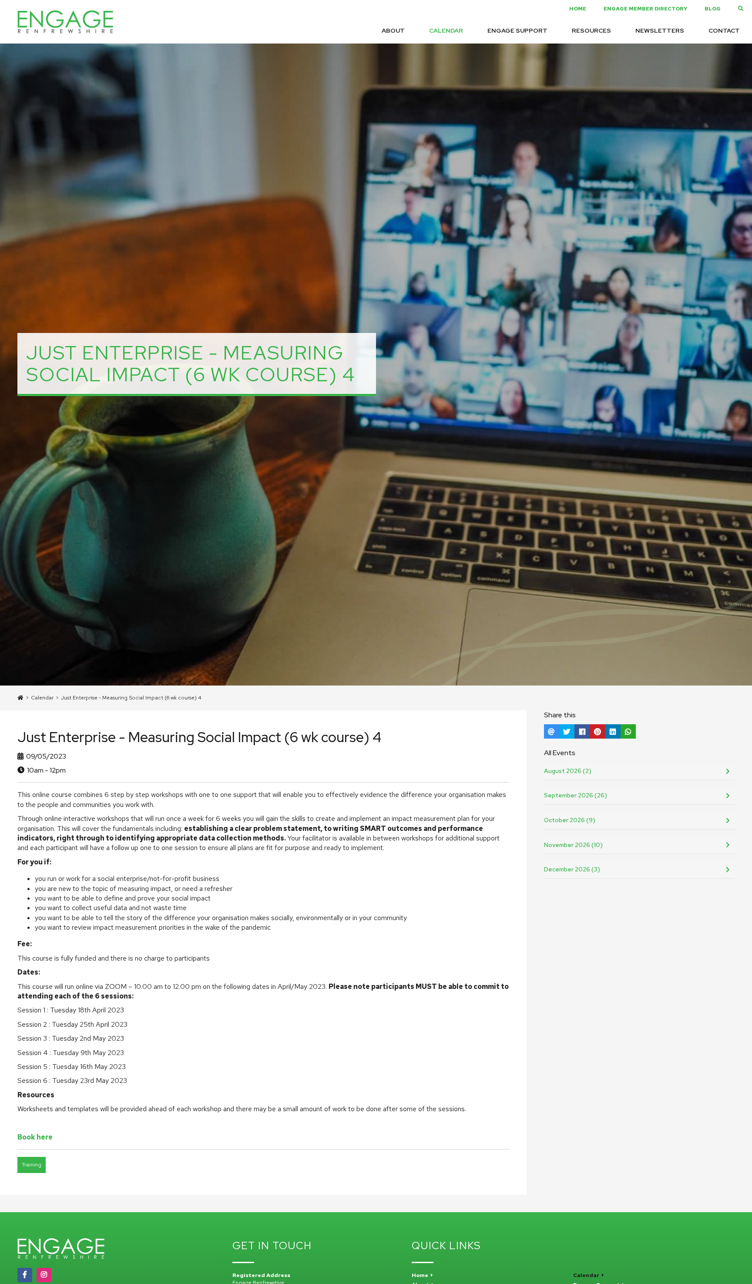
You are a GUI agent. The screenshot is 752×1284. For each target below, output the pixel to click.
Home (577, 8)
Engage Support (517, 30)
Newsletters (659, 30)
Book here (35, 1137)
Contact (724, 30)
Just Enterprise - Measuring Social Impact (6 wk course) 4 (131, 697)
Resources (591, 30)
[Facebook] (24, 1275)
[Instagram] (44, 1275)
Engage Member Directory (645, 8)
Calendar (446, 30)
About (393, 30)
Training (31, 1164)
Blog (713, 8)
